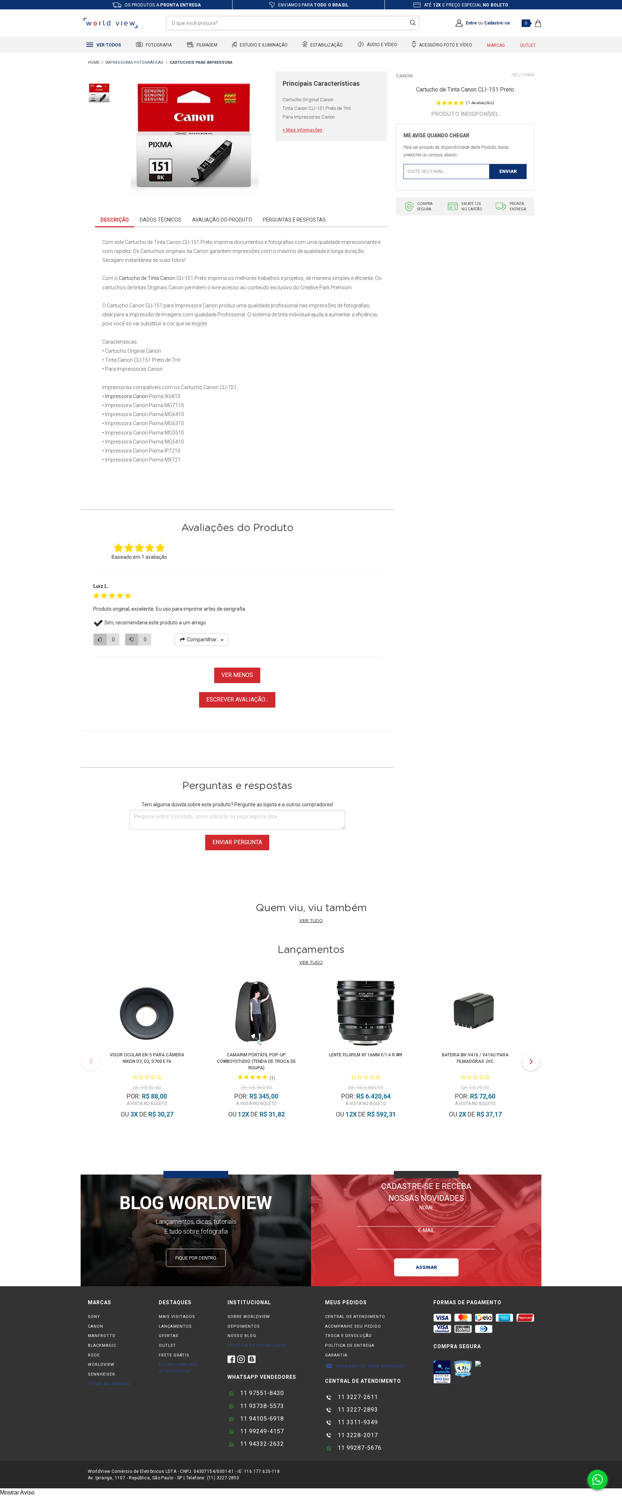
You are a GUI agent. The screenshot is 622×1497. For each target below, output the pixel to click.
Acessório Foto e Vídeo (445, 45)
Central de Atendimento (355, 1316)
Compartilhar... (203, 639)
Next (530, 1061)
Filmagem (206, 45)
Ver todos (108, 45)
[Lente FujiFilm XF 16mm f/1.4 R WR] (365, 1014)
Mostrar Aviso (17, 1492)
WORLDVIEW (101, 1364)
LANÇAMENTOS (175, 1326)
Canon (404, 76)
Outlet (528, 45)
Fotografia (158, 45)
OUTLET (167, 1345)
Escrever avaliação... (237, 699)
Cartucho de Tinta (139, 278)
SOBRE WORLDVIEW (248, 1316)
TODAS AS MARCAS (109, 1384)
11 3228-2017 (357, 1435)
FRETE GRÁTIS (174, 1355)
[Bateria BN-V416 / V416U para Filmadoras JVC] (475, 1014)
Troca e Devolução (348, 1335)
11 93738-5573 (261, 1406)
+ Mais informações (303, 130)
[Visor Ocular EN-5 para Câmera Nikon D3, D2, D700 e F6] (147, 1014)
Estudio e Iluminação (263, 45)
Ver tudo (311, 920)
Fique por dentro (195, 1258)
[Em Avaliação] (442, 1372)
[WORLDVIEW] (93, 63)
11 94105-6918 (261, 1418)
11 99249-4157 (261, 1431)
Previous (91, 1061)
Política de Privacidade (256, 1345)
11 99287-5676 (359, 1447)
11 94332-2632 (261, 1443)
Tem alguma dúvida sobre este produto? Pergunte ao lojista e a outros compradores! (237, 804)
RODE (94, 1355)
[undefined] (194, 136)
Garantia (336, 1355)
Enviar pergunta (237, 842)
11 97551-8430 (261, 1393)
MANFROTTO (102, 1335)
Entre (471, 23)
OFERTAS (169, 1335)
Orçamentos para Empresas (369, 1366)
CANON (95, 1326)
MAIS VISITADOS (177, 1316)
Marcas (496, 45)
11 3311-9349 (357, 1422)
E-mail (426, 1230)
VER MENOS (237, 675)
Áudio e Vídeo (381, 45)
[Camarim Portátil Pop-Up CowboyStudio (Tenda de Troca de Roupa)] (256, 1014)
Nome (426, 1207)
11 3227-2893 (357, 1409)
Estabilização (326, 45)
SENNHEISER (101, 1374)
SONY (94, 1316)
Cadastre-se (497, 23)
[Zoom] (99, 92)
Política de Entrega (349, 1345)
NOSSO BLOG (241, 1335)
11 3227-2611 (357, 1397)
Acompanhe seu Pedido (353, 1326)
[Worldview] (111, 23)
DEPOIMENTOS (243, 1326)
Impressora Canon (126, 396)
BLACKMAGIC (102, 1345)
